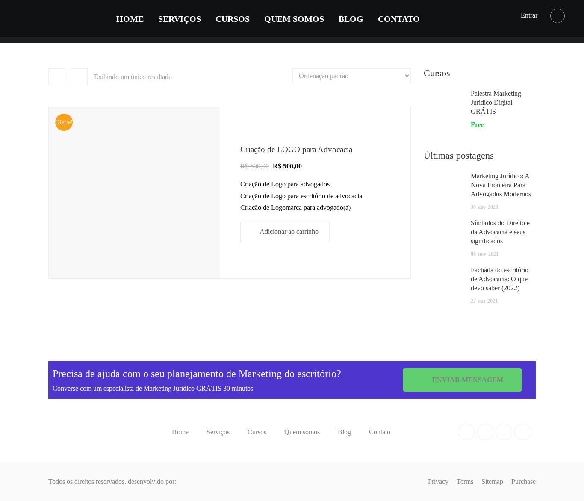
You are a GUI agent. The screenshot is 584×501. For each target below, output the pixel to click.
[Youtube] (504, 432)
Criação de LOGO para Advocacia (296, 149)
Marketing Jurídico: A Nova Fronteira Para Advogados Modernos (501, 184)
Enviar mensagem (467, 379)
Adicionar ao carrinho (289, 231)
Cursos (232, 19)
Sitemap (492, 481)
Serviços (179, 19)
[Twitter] (485, 432)
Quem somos (294, 19)
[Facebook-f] (466, 432)
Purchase (523, 481)
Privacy (438, 481)
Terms (465, 481)
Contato (399, 19)
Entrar (529, 15)
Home (130, 19)
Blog (351, 19)
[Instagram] (522, 432)
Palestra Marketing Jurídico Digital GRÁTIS (496, 102)
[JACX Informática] (195, 481)
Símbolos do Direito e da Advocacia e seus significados (500, 232)
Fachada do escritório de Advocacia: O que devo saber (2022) (499, 279)
